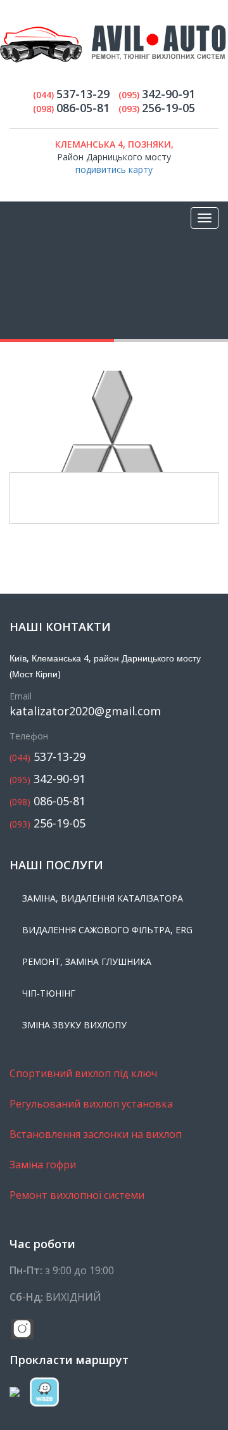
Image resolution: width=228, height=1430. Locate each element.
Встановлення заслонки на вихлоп (96, 1134)
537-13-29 (48, 757)
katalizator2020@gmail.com (85, 711)
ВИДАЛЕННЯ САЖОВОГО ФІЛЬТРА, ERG (107, 930)
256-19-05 (48, 823)
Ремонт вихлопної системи (77, 1195)
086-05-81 (48, 801)
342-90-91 (48, 779)
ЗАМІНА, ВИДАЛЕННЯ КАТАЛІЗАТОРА (102, 898)
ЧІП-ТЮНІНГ (48, 993)
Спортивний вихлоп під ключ (83, 1073)
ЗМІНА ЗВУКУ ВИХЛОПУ (74, 1025)
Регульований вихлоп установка (91, 1104)
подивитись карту (114, 169)
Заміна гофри (43, 1164)
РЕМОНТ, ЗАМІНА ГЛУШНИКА (86, 961)
